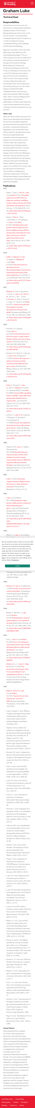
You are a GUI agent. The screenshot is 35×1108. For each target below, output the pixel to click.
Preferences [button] (15, 560)
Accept (17, 566)
